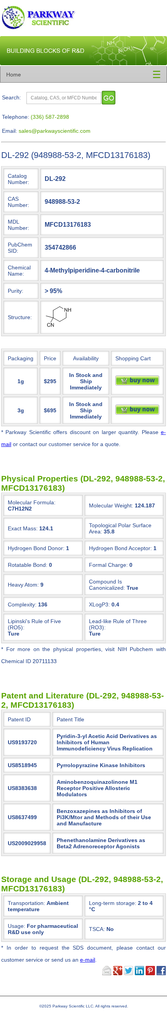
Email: (9, 131)
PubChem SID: (20, 247)
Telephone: (15, 117)
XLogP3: (99, 604)
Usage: (43, 929)
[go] (108, 97)
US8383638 (22, 788)
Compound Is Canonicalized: (107, 584)
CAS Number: (18, 202)
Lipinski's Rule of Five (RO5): (34, 624)
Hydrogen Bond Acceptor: (120, 548)
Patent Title (70, 719)
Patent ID (19, 719)
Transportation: (38, 906)
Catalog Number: (18, 179)
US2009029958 (27, 843)
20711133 (45, 661)
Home (13, 74)
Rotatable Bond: (27, 565)
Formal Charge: (108, 565)
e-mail (87, 960)
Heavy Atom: (23, 585)
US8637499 (22, 817)
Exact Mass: (23, 528)
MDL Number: (18, 225)
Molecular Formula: (32, 502)
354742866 (60, 247)
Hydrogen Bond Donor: (36, 548)
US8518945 (22, 765)
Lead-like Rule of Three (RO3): (118, 624)
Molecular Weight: (111, 505)
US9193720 (22, 742)
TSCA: (101, 929)
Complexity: (22, 604)
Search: (11, 97)
